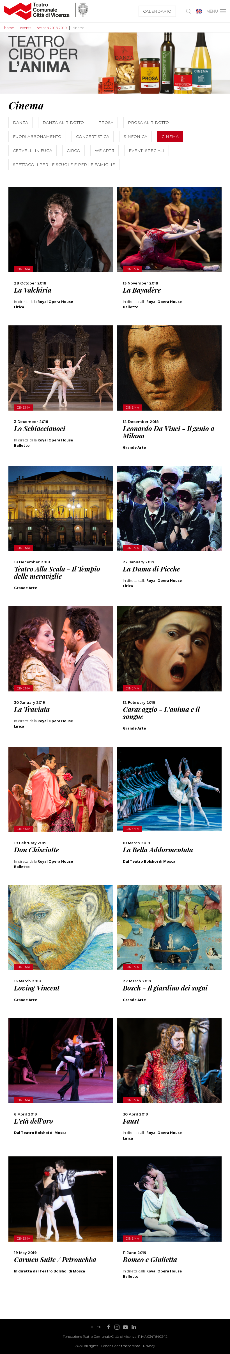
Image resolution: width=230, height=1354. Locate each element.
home (9, 27)
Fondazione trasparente (120, 1346)
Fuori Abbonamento (37, 136)
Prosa (105, 122)
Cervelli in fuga (32, 150)
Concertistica (92, 136)
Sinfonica (135, 136)
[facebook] (60, 264)
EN (99, 1327)
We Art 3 (104, 150)
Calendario (157, 11)
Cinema (170, 136)
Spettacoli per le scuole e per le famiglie (64, 164)
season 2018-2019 (51, 27)
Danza (20, 122)
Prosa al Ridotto (148, 122)
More (60, 239)
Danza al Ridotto (63, 122)
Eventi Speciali (146, 150)
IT (92, 1327)
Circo (73, 150)
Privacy (149, 1346)
